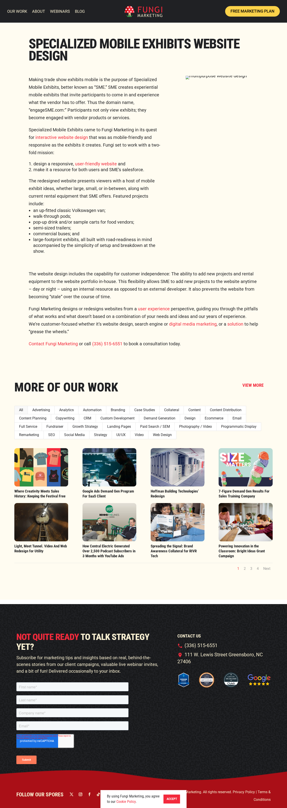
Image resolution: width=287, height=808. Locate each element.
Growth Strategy (85, 426)
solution (235, 324)
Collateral (171, 410)
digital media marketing (193, 324)
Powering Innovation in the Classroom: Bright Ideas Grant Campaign (242, 551)
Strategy (100, 435)
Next (266, 568)
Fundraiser (54, 426)
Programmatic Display (239, 426)
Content (194, 410)
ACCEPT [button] (172, 799)
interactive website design (61, 137)
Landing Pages (119, 426)
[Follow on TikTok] (98, 794)
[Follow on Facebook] (89, 794)
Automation (92, 410)
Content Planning (32, 418)
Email (237, 418)
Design (190, 418)
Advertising (41, 410)
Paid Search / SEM (155, 426)
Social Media (74, 435)
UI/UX (121, 435)
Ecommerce (214, 418)
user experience (154, 308)
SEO (51, 435)
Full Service (28, 426)
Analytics (66, 410)
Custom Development (117, 418)
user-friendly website (96, 163)
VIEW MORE (253, 385)
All (21, 410)
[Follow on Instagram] (80, 794)
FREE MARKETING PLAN (252, 11)
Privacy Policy (244, 792)
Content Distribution (225, 410)
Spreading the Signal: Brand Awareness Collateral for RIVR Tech (174, 551)
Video (139, 435)
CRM (87, 418)
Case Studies (144, 410)
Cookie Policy (126, 801)
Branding (118, 410)
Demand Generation (159, 418)
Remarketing (29, 435)
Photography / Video (195, 426)
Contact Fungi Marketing (53, 343)
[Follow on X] (71, 794)
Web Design (162, 435)
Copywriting (65, 418)
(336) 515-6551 (107, 343)
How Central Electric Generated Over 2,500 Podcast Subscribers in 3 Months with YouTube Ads (109, 551)
